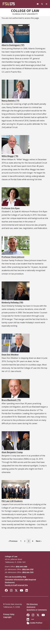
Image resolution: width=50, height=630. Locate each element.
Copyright (7, 617)
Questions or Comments (37, 610)
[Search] (42, 4)
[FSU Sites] (46, 4)
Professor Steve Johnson (13, 257)
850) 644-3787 (27, 569)
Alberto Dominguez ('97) (13, 45)
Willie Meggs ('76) (10, 156)
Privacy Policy (8, 614)
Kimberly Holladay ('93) (12, 302)
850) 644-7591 (28, 572)
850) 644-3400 (21, 566)
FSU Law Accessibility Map (15, 577)
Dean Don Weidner (10, 354)
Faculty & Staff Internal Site (16, 585)
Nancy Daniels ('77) (10, 100)
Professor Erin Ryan (11, 208)
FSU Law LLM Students (12, 501)
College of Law (25, 10)
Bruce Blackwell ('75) (11, 400)
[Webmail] (38, 4)
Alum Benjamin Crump (12, 452)
